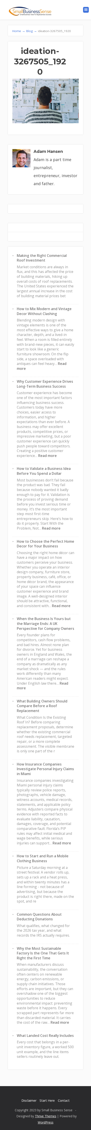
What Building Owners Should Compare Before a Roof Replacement (42, 706)
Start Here (47, 1100)
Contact (64, 1100)
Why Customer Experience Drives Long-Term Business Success (45, 384)
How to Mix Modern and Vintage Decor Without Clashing (44, 311)
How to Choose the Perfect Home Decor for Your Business (45, 544)
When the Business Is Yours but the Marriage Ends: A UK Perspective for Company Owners (45, 623)
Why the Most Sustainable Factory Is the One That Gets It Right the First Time (43, 953)
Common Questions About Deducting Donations (39, 917)
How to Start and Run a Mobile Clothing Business (42, 858)
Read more (47, 455)
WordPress (45, 1122)
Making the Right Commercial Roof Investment (42, 258)
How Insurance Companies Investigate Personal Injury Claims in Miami (45, 769)
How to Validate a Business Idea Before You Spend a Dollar (44, 471)
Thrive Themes (45, 1116)
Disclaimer (28, 1100)
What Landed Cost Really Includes (45, 1035)
